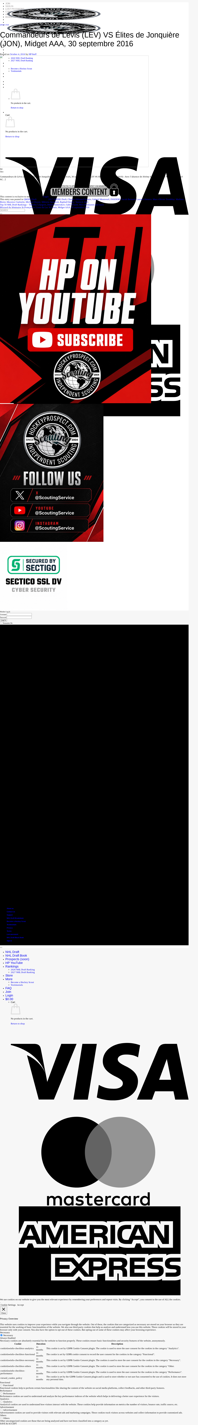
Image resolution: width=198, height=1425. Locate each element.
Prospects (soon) (17, 49)
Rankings (12, 966)
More (9, 979)
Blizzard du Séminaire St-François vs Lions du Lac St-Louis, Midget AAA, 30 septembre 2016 (44, 207)
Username (3, 615)
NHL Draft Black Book (15, 938)
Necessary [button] (5, 1332)
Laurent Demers (144, 199)
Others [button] (3, 1415)
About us (10, 908)
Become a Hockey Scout (16, 921)
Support (10, 915)
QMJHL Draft (4, 25)
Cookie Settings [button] (8, 1305)
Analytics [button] (4, 1399)
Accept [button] (20, 1305)
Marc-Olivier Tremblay (164, 199)
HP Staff (33, 54)
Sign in (9, 941)
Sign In (9, 6)
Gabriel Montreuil (100, 199)
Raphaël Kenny (67, 202)
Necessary (8, 1335)
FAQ (8, 988)
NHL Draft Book (16, 955)
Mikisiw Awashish (50, 202)
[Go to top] (1, 947)
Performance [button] (6, 1390)
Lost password (12, 934)
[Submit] (1, 213)
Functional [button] (5, 1382)
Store (9, 975)
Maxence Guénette (16, 202)
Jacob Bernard (128, 199)
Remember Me (8, 623)
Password (3, 617)
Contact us (11, 912)
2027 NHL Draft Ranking (23, 972)
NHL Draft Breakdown (15, 918)
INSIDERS (115, 199)
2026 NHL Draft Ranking (23, 969)
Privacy (10, 928)
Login (46, 196)
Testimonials (11, 925)
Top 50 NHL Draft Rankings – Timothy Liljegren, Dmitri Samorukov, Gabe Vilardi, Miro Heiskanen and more (52, 204)
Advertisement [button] (7, 1407)
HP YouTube (14, 52)
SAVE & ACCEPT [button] (8, 1423)
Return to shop (18, 1023)
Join (7, 3)
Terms (9, 931)
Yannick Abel (81, 202)
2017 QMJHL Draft (57, 199)
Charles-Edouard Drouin (79, 199)
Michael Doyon (33, 202)
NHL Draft (12, 952)
